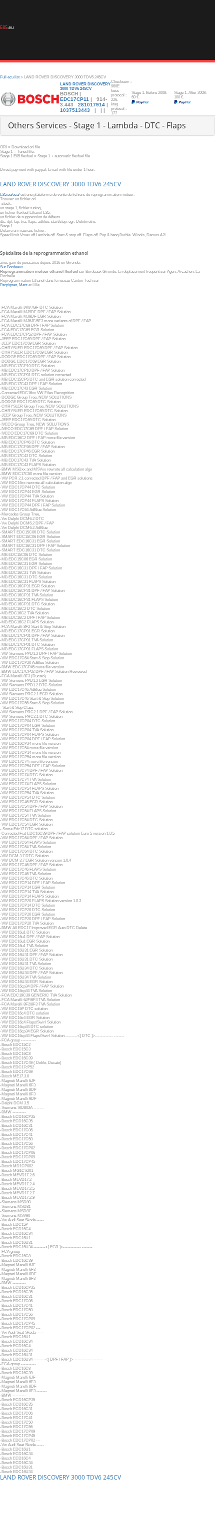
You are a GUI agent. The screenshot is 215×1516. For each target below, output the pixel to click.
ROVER (27, 184)
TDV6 (94, 184)
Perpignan (8, 285)
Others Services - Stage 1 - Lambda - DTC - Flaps (97, 125)
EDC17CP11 (74, 99)
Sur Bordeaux (11, 267)
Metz (23, 285)
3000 (78, 184)
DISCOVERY (54, 184)
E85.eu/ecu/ (10, 194)
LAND (8, 184)
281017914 (91, 104)
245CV (112, 184)
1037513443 (76, 110)
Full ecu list (10, 77)
